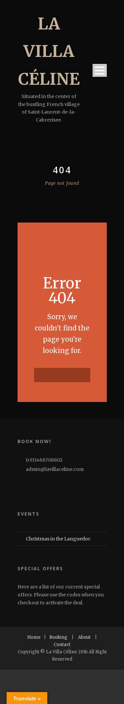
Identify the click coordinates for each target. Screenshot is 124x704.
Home (34, 637)
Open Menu (100, 70)
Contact (62, 644)
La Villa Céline (49, 51)
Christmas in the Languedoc (58, 539)
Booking (58, 637)
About (84, 637)
